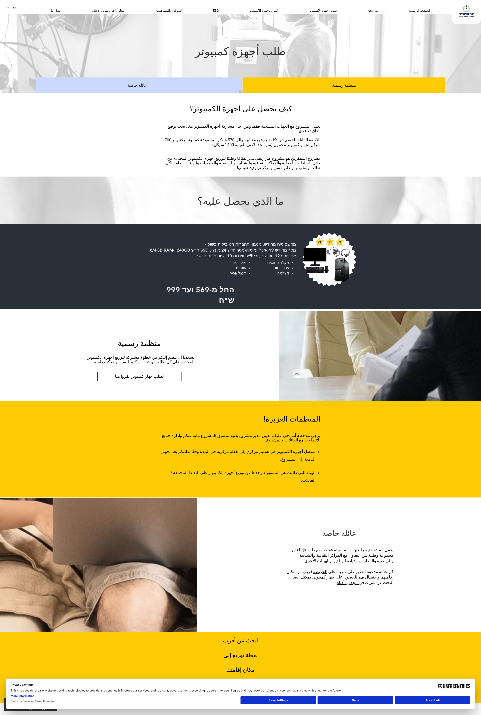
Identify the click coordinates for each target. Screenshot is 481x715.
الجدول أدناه (348, 583)
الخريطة (320, 572)
